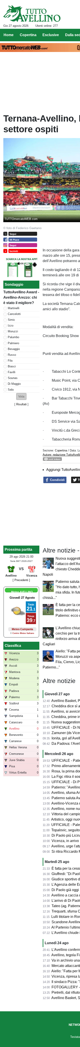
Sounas (13, 378)
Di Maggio (14, 383)
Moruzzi (13, 331)
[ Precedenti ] (21, 580)
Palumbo (13, 337)
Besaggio (14, 349)
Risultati (21, 404)
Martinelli (13, 308)
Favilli (11, 372)
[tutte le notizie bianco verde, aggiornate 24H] (31, 14)
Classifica (13, 646)
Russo (12, 354)
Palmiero (13, 343)
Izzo (10, 325)
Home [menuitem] (9, 35)
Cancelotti (14, 314)
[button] (21, 396)
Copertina (61, 450)
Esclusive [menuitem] (50, 35)
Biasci (12, 366)
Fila (10, 360)
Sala (11, 389)
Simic (11, 319)
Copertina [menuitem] (28, 35)
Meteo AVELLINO (22, 592)
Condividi (57, 480)
